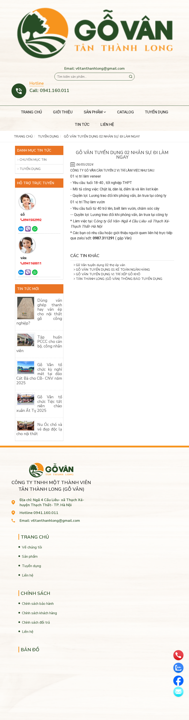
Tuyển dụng (30, 169)
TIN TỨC (82, 124)
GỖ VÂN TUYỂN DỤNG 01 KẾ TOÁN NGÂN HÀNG (112, 269)
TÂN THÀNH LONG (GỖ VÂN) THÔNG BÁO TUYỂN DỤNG (118, 279)
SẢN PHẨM (93, 112)
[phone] (178, 655)
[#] (21, 229)
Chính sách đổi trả (36, 622)
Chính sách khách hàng (39, 613)
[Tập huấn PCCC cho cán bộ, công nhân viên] (25, 339)
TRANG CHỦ (31, 112)
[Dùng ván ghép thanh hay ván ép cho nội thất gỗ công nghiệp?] (25, 308)
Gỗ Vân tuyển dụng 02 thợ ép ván (100, 265)
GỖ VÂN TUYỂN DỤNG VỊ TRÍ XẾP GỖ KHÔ (107, 274)
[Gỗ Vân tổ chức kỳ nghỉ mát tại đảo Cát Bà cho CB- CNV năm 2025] (25, 367)
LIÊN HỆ (107, 124)
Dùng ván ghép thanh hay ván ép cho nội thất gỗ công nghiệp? (39, 312)
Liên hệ (27, 575)
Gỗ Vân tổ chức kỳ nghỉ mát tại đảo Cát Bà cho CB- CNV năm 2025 (39, 374)
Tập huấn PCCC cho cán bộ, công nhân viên (39, 344)
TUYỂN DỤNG (156, 112)
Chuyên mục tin (33, 160)
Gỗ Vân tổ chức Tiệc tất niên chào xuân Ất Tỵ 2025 (39, 403)
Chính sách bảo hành (38, 603)
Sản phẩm (30, 556)
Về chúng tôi (32, 547)
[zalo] (178, 668)
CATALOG (125, 112)
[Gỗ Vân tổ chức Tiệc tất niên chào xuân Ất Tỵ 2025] (25, 399)
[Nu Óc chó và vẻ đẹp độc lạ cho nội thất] (25, 425)
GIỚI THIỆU (63, 112)
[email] (178, 692)
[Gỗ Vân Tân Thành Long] (94, 33)
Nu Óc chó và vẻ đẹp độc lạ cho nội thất (39, 429)
